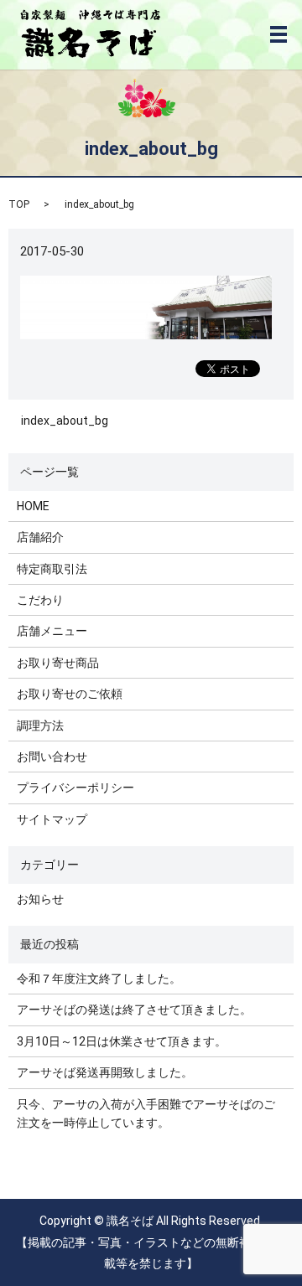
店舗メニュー (52, 631)
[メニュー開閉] (278, 34)
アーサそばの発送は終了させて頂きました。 (134, 1009)
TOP (18, 204)
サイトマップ (52, 819)
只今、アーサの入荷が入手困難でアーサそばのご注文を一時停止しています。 (146, 1113)
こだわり (40, 600)
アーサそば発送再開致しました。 (105, 1072)
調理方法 (40, 725)
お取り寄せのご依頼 (69, 693)
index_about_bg (64, 420)
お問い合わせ (52, 756)
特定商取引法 (52, 569)
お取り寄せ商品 (58, 662)
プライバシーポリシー (75, 787)
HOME (33, 506)
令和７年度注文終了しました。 (99, 978)
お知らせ (40, 899)
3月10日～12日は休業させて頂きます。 (121, 1041)
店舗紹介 (40, 537)
